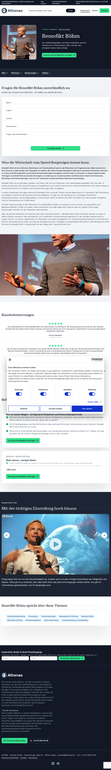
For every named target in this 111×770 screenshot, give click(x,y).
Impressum (33, 758)
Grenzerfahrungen (49, 616)
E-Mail (9, 110)
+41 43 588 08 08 (40, 741)
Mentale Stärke (87, 616)
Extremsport (33, 616)
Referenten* (85, 10)
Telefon (9, 118)
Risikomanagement (33, 620)
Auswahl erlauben (55, 409)
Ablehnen (23, 409)
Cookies (23, 758)
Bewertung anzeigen (64, 29)
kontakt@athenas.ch (66, 755)
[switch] (43, 394)
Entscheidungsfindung (16, 616)
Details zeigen (93, 402)
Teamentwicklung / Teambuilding (75, 620)
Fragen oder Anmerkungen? (16, 134)
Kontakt (104, 10)
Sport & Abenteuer (51, 620)
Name (9, 103)
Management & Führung (68, 616)
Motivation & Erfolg (14, 620)
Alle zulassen (87, 409)
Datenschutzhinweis (10, 758)
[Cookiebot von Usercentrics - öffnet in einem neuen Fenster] (93, 359)
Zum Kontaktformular (15, 741)
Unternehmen (11, 126)
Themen (95, 10)
